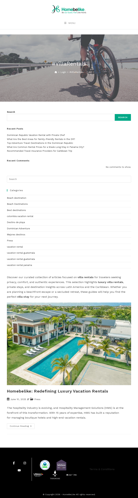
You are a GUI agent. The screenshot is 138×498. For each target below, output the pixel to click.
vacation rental (15, 247)
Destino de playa (16, 222)
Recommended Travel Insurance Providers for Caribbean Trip (39, 151)
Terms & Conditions (102, 469)
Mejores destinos (16, 234)
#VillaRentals (76, 72)
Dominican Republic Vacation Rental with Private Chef (36, 135)
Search (11, 112)
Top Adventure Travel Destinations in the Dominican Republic (40, 143)
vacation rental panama (19, 265)
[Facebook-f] (13, 463)
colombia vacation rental (20, 216)
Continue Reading (22, 425)
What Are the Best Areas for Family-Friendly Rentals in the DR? (41, 139)
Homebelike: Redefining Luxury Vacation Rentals (57, 391)
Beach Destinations (17, 204)
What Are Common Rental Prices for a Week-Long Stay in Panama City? (45, 147)
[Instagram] (24, 463)
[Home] (56, 72)
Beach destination (16, 198)
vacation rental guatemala (21, 253)
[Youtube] (19, 470)
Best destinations (16, 210)
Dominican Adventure (18, 228)
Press (10, 240)
